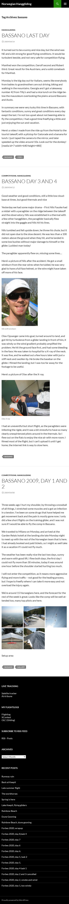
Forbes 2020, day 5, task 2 (14, 856)
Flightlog (6, 714)
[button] (12, 617)
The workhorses (9, 793)
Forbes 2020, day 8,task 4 (14, 834)
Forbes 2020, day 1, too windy (16, 885)
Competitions (9, 176)
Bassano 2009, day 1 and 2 (34, 483)
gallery (21, 667)
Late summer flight (11, 788)
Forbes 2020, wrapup (12, 828)
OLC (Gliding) (8, 720)
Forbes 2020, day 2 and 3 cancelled (19, 874)
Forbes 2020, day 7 (11, 839)
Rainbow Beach (9, 811)
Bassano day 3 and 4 (29, 181)
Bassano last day (25, 35)
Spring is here (8, 799)
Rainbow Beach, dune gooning (16, 822)
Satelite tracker (9, 693)
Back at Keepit (9, 782)
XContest (6, 717)
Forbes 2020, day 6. (11, 851)
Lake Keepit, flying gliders (14, 805)
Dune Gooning (9, 816)
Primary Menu (65, 4)
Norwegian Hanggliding (16, 4)
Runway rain (8, 776)
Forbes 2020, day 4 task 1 (14, 868)
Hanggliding (8, 30)
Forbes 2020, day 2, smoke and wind (19, 879)
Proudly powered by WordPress (15, 900)
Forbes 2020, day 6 (11, 845)
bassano (8, 157)
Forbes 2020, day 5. (11, 862)
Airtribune (7, 696)
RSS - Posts (7, 738)
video (20, 157)
